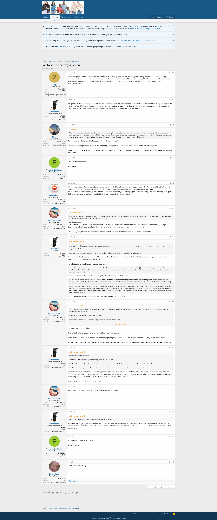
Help (164, 514)
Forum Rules (62, 46)
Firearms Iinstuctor (54, 170)
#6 (173, 208)
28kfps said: (73, 129)
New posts (45, 21)
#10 (172, 386)
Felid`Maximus (54, 220)
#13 (172, 462)
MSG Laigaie (54, 195)
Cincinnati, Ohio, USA (59, 120)
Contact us (134, 514)
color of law (54, 112)
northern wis (62, 178)
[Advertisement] (83, 55)
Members (79, 17)
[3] (70, 286)
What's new (65, 17)
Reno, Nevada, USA (59, 228)
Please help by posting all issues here (145, 28)
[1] (70, 280)
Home (46, 17)
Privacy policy (156, 514)
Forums (55, 17)
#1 (173, 73)
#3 (173, 125)
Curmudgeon (54, 474)
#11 (172, 412)
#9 (173, 348)
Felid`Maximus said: (76, 241)
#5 (173, 183)
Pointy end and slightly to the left (55, 95)
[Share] (170, 72)
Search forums (55, 21)
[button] (72, 17)
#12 (172, 437)
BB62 (54, 137)
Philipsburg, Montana (59, 203)
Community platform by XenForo (108, 518)
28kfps (45, 68)
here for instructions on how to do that (139, 40)
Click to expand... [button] (121, 324)
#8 (173, 301)
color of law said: (74, 213)
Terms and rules (144, 514)
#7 (173, 237)
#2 (173, 100)
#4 (173, 158)
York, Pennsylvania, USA (58, 482)
